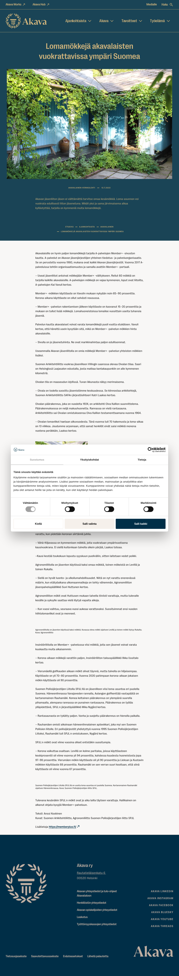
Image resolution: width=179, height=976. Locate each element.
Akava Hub (39, 4)
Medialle (151, 4)
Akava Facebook (161, 905)
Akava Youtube (162, 919)
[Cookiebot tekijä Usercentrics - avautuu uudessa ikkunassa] (150, 449)
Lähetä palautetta (97, 956)
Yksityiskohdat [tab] (89, 459)
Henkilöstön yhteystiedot (91, 903)
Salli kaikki (140, 523)
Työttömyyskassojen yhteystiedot (97, 924)
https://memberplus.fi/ (62, 826)
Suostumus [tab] (37, 459)
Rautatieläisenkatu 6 (91, 873)
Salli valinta (89, 523)
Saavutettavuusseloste (45, 956)
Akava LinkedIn (162, 891)
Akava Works (13, 4)
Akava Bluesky (162, 912)
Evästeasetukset (73, 956)
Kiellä (38, 523)
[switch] (70, 508)
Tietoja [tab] (142, 459)
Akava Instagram (160, 898)
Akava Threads (162, 926)
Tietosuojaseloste (16, 956)
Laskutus (82, 917)
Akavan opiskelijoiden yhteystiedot (97, 910)
